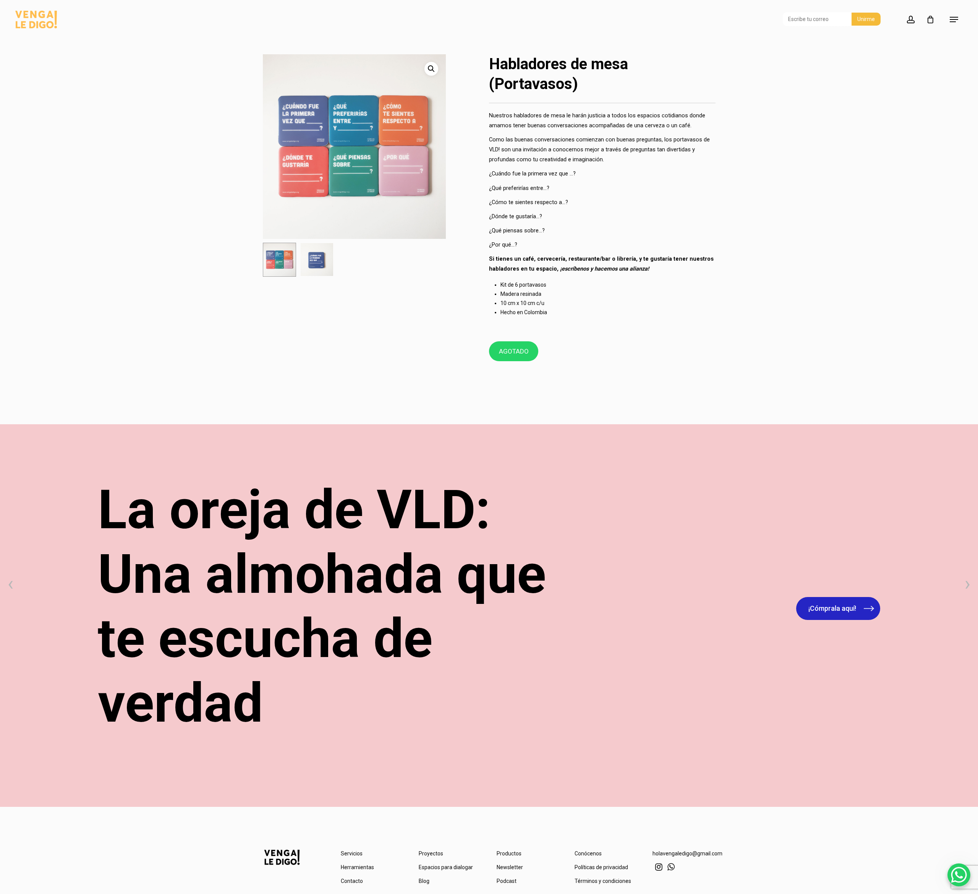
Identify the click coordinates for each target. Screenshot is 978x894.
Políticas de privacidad (601, 867)
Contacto (352, 881)
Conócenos (588, 853)
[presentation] (10, 585)
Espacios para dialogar (446, 867)
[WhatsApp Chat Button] (958, 874)
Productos (509, 853)
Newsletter (510, 867)
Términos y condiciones (603, 881)
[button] (431, 69)
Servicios (352, 853)
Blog (424, 881)
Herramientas (357, 867)
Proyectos (431, 853)
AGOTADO (514, 351)
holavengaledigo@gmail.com (687, 853)
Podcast (507, 881)
